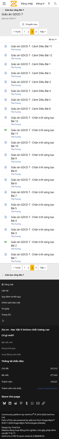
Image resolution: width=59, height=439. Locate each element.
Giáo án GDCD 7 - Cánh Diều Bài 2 (31, 73)
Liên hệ (5, 290)
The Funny (16, 49)
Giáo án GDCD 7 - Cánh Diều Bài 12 (31, 55)
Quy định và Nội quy (11, 296)
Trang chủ (6, 314)
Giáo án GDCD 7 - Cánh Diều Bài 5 (31, 99)
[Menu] (4, 3)
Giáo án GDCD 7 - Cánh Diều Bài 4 (31, 91)
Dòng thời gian (9, 348)
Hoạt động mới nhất (11, 354)
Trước (18, 31)
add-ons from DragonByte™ (42, 420)
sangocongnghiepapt (47, 388)
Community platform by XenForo (28, 416)
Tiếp (42, 31)
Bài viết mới (7, 342)
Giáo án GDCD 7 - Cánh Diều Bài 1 (31, 64)
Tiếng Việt (8, 284)
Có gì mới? (8, 335)
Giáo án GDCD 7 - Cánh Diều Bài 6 (31, 108)
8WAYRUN (39, 436)
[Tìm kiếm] (55, 3)
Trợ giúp (5, 308)
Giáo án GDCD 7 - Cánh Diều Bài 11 (31, 46)
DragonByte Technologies (25, 423)
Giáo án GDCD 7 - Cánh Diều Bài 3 (31, 82)
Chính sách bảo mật (11, 302)
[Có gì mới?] (49, 3)
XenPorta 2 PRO (9, 436)
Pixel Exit (16, 427)
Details (41, 423)
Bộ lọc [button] (52, 39)
